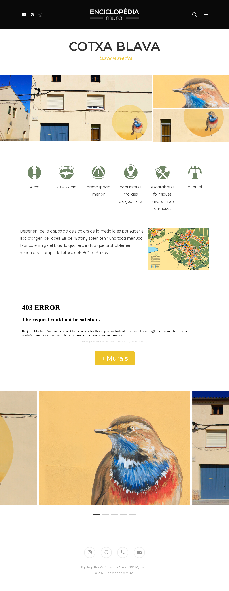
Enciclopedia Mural (91, 341)
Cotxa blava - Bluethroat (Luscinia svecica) (125, 341)
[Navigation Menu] (206, 14)
